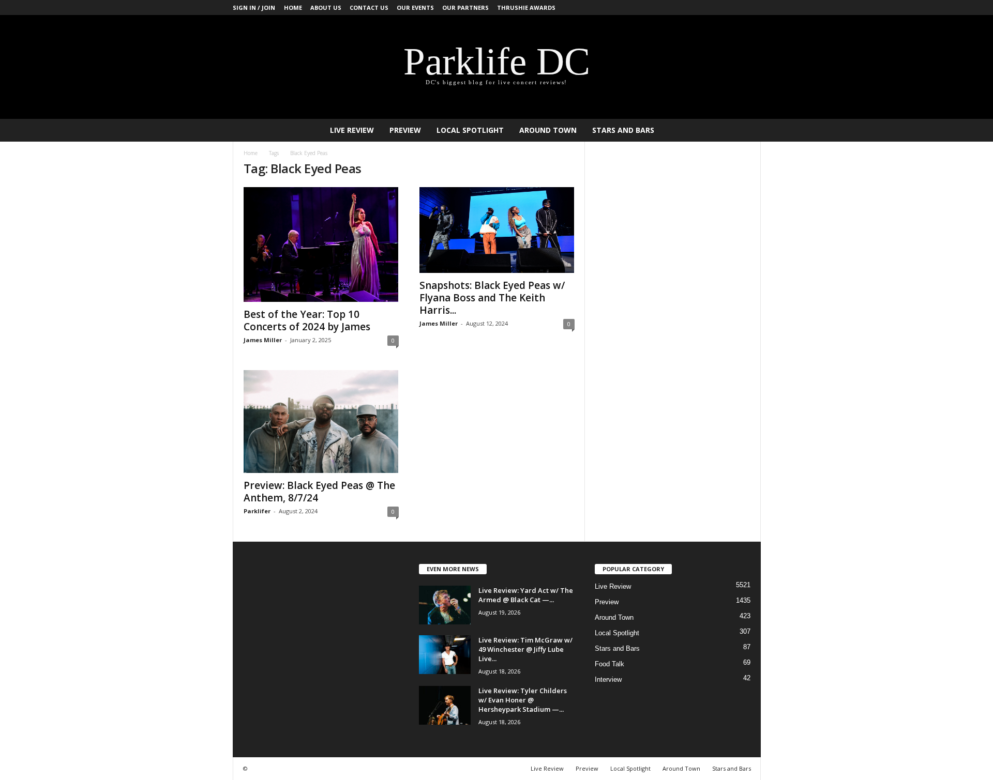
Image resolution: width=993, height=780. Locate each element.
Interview (608, 679)
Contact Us (369, 7)
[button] (745, 130)
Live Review (352, 130)
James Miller (263, 340)
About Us (325, 7)
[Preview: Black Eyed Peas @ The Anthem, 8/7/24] (321, 421)
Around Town (548, 130)
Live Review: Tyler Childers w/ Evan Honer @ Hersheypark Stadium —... (522, 700)
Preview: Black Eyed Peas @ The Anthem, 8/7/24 (319, 491)
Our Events (415, 7)
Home (293, 7)
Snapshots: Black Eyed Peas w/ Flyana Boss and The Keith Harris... (492, 298)
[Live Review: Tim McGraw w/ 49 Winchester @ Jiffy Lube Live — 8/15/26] (445, 654)
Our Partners (465, 7)
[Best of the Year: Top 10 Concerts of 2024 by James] (321, 244)
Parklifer (257, 511)
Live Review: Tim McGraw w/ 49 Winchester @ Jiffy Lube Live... (525, 649)
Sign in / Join (254, 7)
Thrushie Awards (526, 7)
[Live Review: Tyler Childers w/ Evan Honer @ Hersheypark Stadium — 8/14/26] (445, 705)
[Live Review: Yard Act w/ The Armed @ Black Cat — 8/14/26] (445, 605)
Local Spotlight (470, 130)
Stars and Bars (623, 130)
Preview (405, 130)
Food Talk (609, 664)
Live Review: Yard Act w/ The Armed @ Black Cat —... (525, 595)
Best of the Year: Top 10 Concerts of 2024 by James (307, 320)
